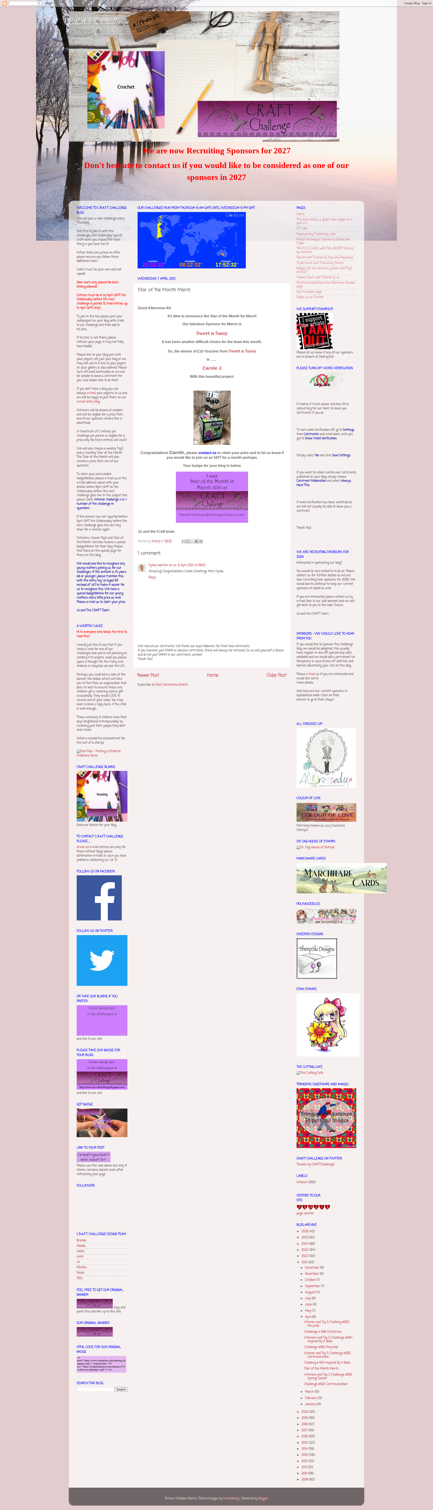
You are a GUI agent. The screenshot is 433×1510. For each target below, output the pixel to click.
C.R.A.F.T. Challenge (99, 21)
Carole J (212, 368)
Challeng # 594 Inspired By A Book (327, 1362)
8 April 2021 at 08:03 (191, 565)
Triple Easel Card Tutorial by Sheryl (320, 263)
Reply (152, 577)
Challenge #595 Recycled (321, 1347)
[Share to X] (192, 541)
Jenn (80, 1256)
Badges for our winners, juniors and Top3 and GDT (324, 270)
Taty (79, 1278)
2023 (305, 1250)
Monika (82, 1267)
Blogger (263, 1498)
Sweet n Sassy (212, 333)
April (308, 1317)
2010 (305, 1473)
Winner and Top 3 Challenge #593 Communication (327, 1355)
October (310, 1280)
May (308, 1311)
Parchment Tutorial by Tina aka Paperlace (325, 257)
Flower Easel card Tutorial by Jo (318, 277)
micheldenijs (231, 1498)
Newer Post (148, 675)
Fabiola (81, 1246)
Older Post (276, 675)
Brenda (81, 1240)
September (313, 1286)
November (312, 1274)
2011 (305, 1467)
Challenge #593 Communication (326, 1384)
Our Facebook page (309, 292)
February (311, 1398)
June (309, 1304)
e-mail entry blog (88, 401)
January (311, 1404)
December (312, 1268)
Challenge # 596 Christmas (323, 1332)
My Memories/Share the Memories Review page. (326, 285)
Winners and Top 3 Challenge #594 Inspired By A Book (328, 1339)
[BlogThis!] (188, 541)
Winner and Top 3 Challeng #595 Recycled (326, 1324)
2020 (305, 1412)
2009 (305, 1479)
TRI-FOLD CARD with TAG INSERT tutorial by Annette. (325, 250)
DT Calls (302, 228)
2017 (305, 1430)
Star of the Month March (321, 1368)
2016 (305, 1436)
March (310, 1392)
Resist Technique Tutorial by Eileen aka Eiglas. (323, 241)
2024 (305, 1244)
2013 (305, 1455)
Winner (302, 1182)
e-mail (91, 393)
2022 (305, 1256)
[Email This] (184, 541)
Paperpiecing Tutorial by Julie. (316, 234)
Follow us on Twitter (310, 297)
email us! (83, 847)
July (308, 1298)
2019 (305, 1418)
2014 (305, 1449)
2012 (305, 1461)
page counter (305, 1213)
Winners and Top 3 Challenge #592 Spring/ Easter (328, 1376)
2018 (305, 1424)
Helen (80, 1251)
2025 (305, 1237)
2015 (305, 1443)
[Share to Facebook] (196, 541)
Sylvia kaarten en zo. (163, 565)
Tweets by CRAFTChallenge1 (315, 1164)
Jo (78, 1262)
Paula (80, 1272)
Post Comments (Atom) (172, 684)
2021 (305, 1262)
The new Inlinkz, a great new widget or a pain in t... (324, 221)
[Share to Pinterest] (201, 541)
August (310, 1292)
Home (212, 675)
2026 (305, 1231)
